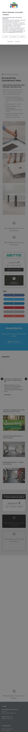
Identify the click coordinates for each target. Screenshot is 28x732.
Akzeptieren (22, 36)
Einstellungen (14, 36)
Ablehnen (6, 36)
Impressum (17, 41)
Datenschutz (10, 41)
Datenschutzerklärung (18, 31)
